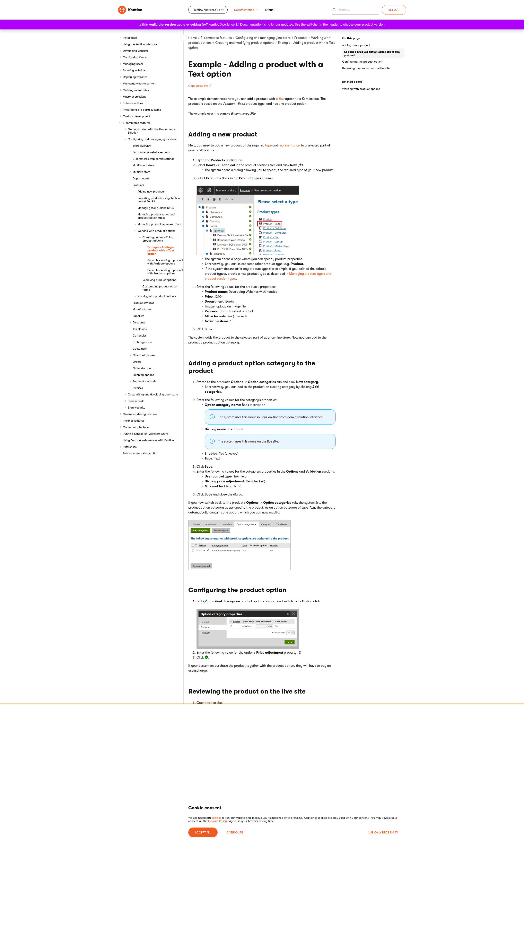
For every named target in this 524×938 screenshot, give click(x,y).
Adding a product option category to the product (372, 53)
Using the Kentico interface (140, 44)
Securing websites (134, 70)
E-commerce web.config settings (153, 158)
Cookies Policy (217, 821)
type (268, 145)
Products (138, 185)
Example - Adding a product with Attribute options (165, 262)
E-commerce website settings (151, 152)
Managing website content (139, 83)
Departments (141, 178)
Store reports (136, 401)
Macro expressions (134, 96)
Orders (137, 361)
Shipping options (143, 374)
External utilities (133, 103)
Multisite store (141, 171)
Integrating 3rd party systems (142, 109)
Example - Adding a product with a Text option (160, 250)
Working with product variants (157, 296)
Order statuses (142, 368)
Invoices (138, 388)
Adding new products (151, 191)
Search (393, 9)
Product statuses (143, 302)
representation (289, 145)
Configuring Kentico (135, 57)
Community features (136, 427)
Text (281, 99)
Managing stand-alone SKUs (156, 207)
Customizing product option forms (160, 288)
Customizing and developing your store (153, 394)
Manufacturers (142, 309)
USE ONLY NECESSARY (383, 832)
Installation (130, 37)
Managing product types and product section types (156, 216)
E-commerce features (136, 122)
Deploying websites (135, 77)
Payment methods (144, 381)
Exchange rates (142, 342)
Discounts (139, 322)
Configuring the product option (362, 61)
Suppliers (138, 316)
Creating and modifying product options (157, 239)
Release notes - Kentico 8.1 (139, 453)
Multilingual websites (136, 90)
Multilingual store (143, 165)
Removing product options (159, 280)
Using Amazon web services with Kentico (148, 440)
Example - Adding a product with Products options (165, 271)
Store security (136, 407)
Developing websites (135, 50)
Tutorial (269, 9)
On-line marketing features (140, 414)
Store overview (142, 145)
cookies (216, 817)
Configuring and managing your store (152, 139)
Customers (140, 348)
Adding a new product (356, 45)
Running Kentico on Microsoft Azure (145, 433)
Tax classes (140, 329)
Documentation (244, 9)
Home (192, 38)
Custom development (136, 116)
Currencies (139, 335)
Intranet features (133, 420)
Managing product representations (160, 224)
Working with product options (156, 230)
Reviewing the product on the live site (366, 68)
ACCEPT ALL (203, 832)
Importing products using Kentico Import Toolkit (159, 199)
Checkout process (144, 355)
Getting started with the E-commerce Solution (151, 131)
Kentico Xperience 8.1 (206, 9)
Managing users (133, 63)
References (130, 446)
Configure (235, 832)
